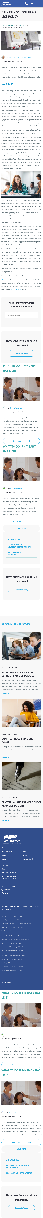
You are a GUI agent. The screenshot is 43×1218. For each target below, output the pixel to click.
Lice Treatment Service (9, 25)
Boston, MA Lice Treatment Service (12, 936)
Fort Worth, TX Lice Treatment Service (13, 966)
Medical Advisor (7, 852)
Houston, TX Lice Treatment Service (12, 950)
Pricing (4, 859)
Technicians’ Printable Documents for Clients (9, 877)
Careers (25, 855)
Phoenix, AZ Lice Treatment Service (12, 916)
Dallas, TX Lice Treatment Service (12, 943)
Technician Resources (9, 873)
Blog (3, 869)
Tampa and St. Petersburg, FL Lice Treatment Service (17, 947)
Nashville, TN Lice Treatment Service (13, 927)
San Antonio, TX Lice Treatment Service (13, 931)
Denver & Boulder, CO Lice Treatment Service (15, 939)
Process (4, 855)
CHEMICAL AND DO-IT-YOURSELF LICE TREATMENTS (19, 546)
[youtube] (6, 894)
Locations (25, 848)
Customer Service (28, 859)
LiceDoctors (6, 280)
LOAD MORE (21, 528)
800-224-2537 (9, 890)
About (4, 848)
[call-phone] (26, 3)
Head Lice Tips (22, 25)
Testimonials (6, 865)
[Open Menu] (38, 4)
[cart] (32, 3)
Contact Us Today (21, 353)
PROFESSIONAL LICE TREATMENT (16, 553)
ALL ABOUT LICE (14, 539)
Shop (24, 852)
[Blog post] (21, 646)
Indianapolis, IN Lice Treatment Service (13, 956)
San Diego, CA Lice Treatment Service (13, 963)
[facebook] (3, 893)
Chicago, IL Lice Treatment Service (12, 970)
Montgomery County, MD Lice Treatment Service (16, 923)
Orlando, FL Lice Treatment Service (12, 920)
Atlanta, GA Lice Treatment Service (12, 959)
